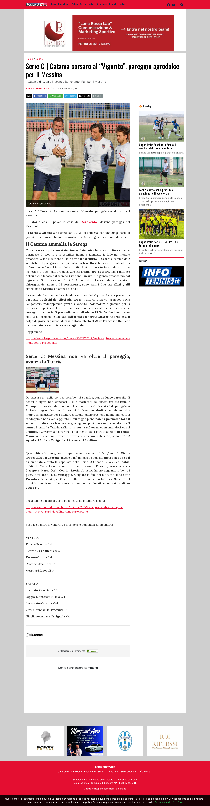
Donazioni (113, 771)
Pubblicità (76, 771)
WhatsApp (56, 96)
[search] (181, 4)
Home (53, 4)
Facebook (41, 96)
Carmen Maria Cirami (38, 88)
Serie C (40, 58)
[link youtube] (173, 4)
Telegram (71, 96)
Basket (83, 4)
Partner (143, 261)
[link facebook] (168, 4)
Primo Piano (64, 4)
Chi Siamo (63, 771)
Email (99, 96)
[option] (45, 741)
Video (122, 4)
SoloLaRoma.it (129, 771)
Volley (91, 4)
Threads (86, 96)
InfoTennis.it (145, 771)
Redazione (90, 771)
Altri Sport (102, 4)
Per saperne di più (164, 802)
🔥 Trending (145, 106)
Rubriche (113, 4)
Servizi (101, 771)
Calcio (75, 4)
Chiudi (181, 802)
